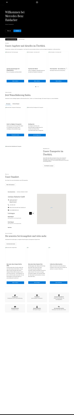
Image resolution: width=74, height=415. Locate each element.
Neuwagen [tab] (8, 103)
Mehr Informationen (11, 184)
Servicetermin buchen (11, 243)
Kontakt (17, 30)
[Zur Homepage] (37, 2)
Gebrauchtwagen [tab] (16, 103)
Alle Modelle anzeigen (48, 165)
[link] (13, 202)
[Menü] (7, 2)
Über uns (9, 30)
